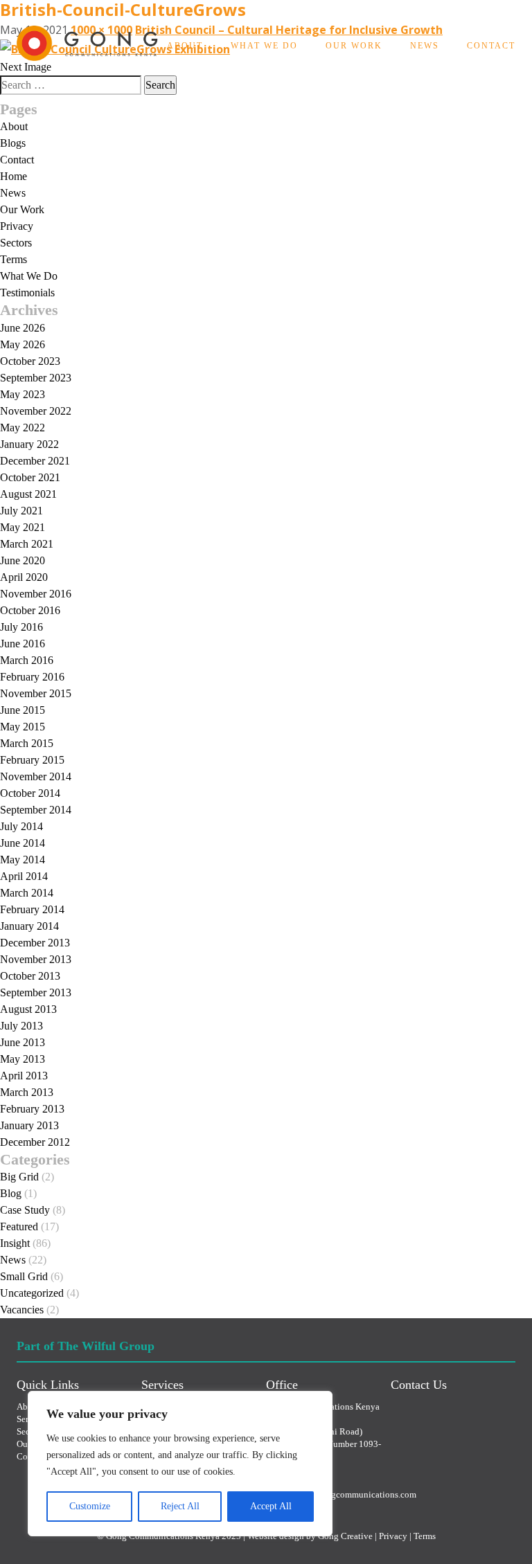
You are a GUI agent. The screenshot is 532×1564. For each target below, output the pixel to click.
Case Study (25, 1210)
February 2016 (32, 677)
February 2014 (32, 909)
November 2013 (35, 959)
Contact (491, 46)
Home (13, 176)
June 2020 (22, 560)
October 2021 (30, 477)
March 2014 (26, 893)
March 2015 (26, 743)
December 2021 (35, 461)
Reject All (180, 1506)
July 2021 (21, 510)
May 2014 (22, 859)
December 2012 (35, 1142)
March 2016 (26, 660)
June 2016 (22, 643)
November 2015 (35, 693)
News (424, 46)
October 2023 (30, 361)
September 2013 (35, 992)
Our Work (354, 46)
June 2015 (22, 710)
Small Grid (24, 1276)
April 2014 (24, 876)
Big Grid (19, 1177)
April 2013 (24, 1075)
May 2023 (22, 394)
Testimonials (27, 292)
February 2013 (32, 1109)
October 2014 (30, 793)
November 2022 (35, 411)
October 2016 (30, 610)
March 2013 (26, 1092)
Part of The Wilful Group (85, 1346)
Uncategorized (32, 1293)
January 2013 (29, 1125)
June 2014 (22, 843)
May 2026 (22, 344)
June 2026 (22, 328)
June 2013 (22, 1042)
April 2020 (24, 577)
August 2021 (28, 494)
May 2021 (22, 527)
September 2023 (35, 378)
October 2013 (30, 976)
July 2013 (21, 1026)
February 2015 (32, 760)
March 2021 (26, 544)
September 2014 (35, 810)
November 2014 (35, 776)
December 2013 (35, 943)
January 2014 (29, 926)
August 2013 (28, 1009)
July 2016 (21, 627)
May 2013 (22, 1059)
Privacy (16, 226)
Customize (89, 1506)
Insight (15, 1243)
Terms (13, 259)
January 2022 (29, 444)
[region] (180, 1463)
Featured (19, 1226)
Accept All (271, 1506)
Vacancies (22, 1309)
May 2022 (22, 427)
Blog (10, 1193)
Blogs (13, 143)
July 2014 (21, 826)
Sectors (16, 243)
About (185, 46)
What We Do (264, 46)
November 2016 (35, 594)
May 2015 (22, 726)
